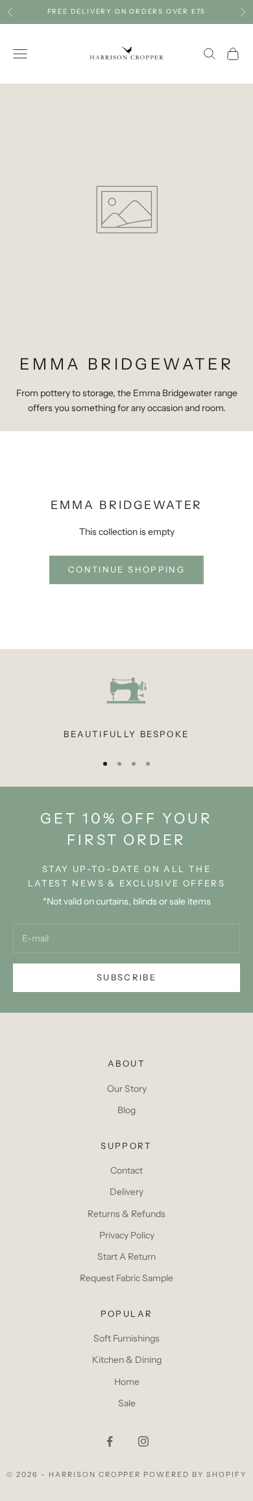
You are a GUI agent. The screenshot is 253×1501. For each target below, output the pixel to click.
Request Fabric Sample (126, 1278)
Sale (127, 1403)
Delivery (126, 1192)
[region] (126, 705)
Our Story (127, 1088)
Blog (126, 1110)
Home (126, 1382)
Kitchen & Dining (127, 1359)
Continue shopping (126, 569)
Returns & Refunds (126, 1214)
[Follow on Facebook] (109, 1441)
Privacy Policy (126, 1235)
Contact (126, 1170)
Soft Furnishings (126, 1338)
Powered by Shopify (195, 1474)
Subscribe (126, 977)
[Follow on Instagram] (143, 1441)
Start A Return (126, 1256)
